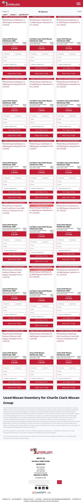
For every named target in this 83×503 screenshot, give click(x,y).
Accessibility (17, 499)
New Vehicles (40, 467)
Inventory (40, 464)
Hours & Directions (41, 461)
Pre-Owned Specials (40, 473)
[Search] (59, 482)
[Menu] (78, 4)
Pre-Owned (40, 469)
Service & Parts (41, 475)
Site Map (39, 499)
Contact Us (6, 499)
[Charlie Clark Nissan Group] (11, 3)
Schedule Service (40, 478)
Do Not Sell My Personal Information (57, 499)
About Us (41, 458)
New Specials (41, 471)
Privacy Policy (28, 499)
